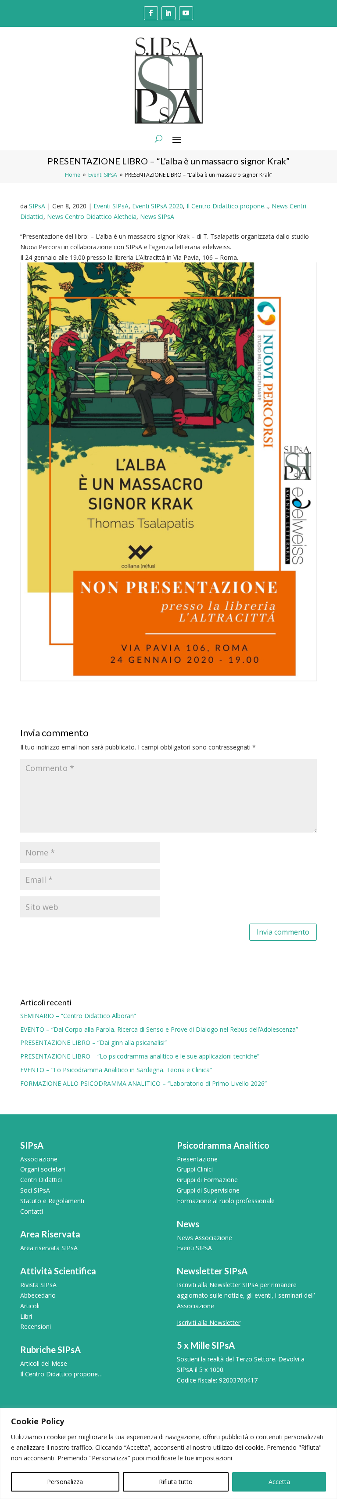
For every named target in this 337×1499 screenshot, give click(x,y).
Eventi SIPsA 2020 (157, 206)
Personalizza (65, 1481)
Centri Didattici (41, 1179)
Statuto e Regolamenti (52, 1201)
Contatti (31, 1211)
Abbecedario (38, 1295)
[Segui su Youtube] (186, 13)
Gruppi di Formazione (207, 1179)
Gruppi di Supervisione (208, 1190)
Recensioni (35, 1326)
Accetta (279, 1481)
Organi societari (42, 1169)
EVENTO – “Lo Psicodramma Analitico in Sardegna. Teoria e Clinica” (116, 1070)
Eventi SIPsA (111, 206)
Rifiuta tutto (176, 1481)
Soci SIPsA (35, 1190)
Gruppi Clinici (195, 1169)
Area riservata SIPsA (49, 1248)
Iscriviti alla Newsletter (208, 1322)
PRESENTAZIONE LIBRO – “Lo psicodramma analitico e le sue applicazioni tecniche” (139, 1056)
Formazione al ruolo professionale (226, 1201)
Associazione (38, 1159)
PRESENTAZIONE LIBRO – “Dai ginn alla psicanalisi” (93, 1042)
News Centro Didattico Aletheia (91, 216)
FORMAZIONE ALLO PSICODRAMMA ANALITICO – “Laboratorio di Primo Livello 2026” (143, 1083)
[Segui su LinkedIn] (168, 13)
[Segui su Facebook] (151, 13)
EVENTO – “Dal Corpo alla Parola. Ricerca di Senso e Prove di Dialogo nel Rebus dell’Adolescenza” (159, 1029)
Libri (26, 1316)
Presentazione (197, 1159)
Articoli (29, 1306)
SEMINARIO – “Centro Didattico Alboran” (78, 1015)
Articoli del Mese (43, 1363)
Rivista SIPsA (38, 1285)
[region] (168, 1453)
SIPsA (37, 206)
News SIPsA (157, 216)
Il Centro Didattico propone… (61, 1374)
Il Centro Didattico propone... (227, 206)
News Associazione (204, 1237)
